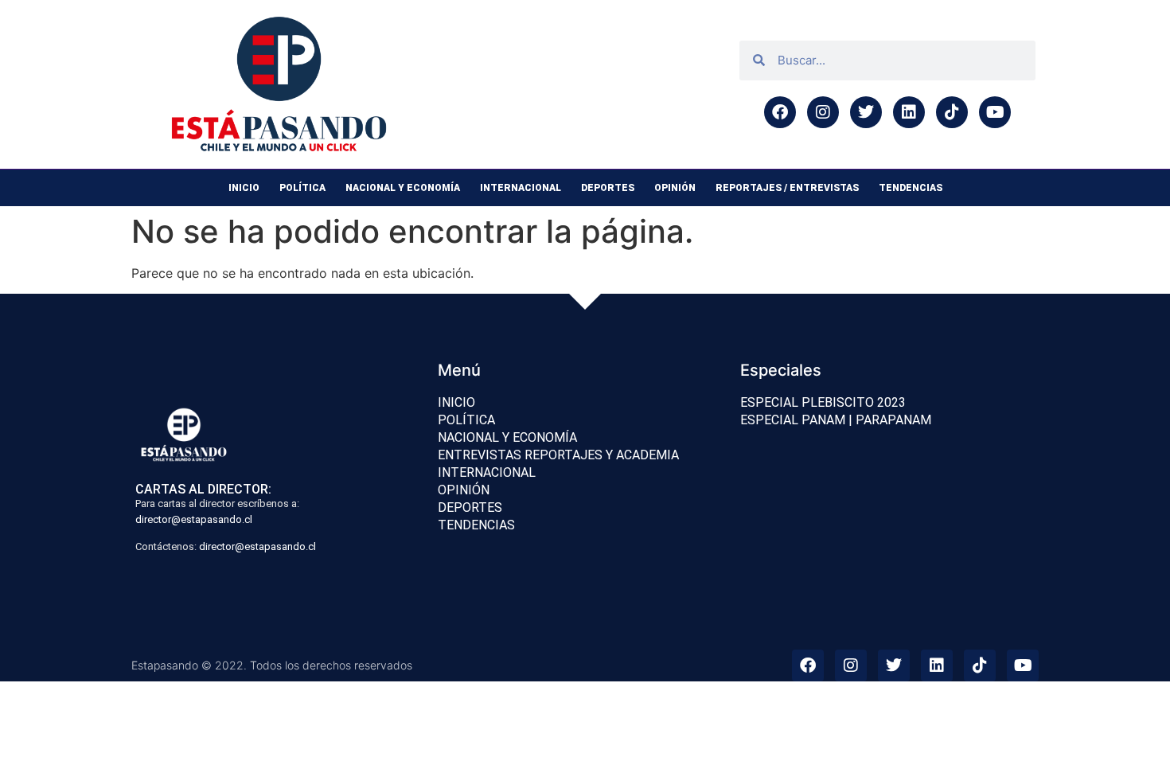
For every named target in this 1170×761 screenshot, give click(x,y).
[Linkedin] (909, 112)
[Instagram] (823, 112)
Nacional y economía (402, 187)
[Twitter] (866, 112)
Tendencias (910, 187)
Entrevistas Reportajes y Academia (558, 454)
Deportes (607, 187)
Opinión (675, 187)
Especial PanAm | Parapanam (835, 419)
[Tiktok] (952, 112)
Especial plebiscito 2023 (823, 402)
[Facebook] (780, 112)
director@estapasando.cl (193, 519)
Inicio (243, 187)
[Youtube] (995, 112)
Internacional (520, 187)
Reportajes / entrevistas (787, 187)
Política (302, 187)
